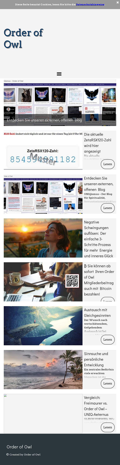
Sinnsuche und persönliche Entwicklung (96, 359)
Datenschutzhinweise (90, 4)
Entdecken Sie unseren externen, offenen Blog (44, 120)
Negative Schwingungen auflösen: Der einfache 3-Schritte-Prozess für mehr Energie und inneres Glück (98, 238)
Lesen (107, 164)
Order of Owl (19, 447)
